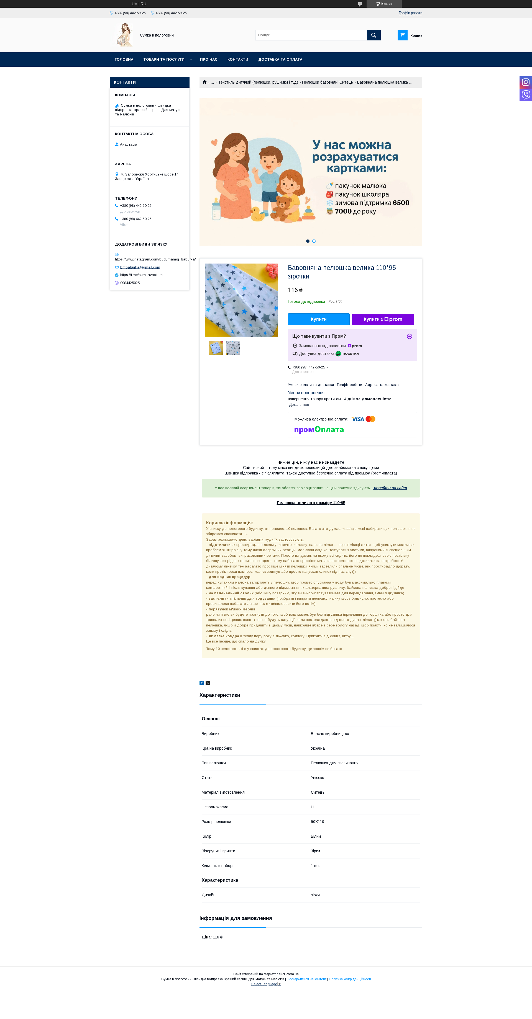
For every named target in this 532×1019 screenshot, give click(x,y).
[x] (208, 684)
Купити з (373, 319)
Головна (124, 59)
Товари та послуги (164, 59)
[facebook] (202, 684)
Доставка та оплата (280, 59)
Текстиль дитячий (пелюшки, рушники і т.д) (258, 82)
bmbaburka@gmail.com (140, 267)
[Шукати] (374, 35)
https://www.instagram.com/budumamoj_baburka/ (155, 259)
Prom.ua (292, 974)
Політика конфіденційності (350, 979)
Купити (319, 319)
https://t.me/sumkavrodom (141, 275)
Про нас (209, 59)
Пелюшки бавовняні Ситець (327, 82)
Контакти (237, 59)
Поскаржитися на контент (306, 979)
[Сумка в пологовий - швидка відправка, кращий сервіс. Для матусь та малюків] (121, 45)
